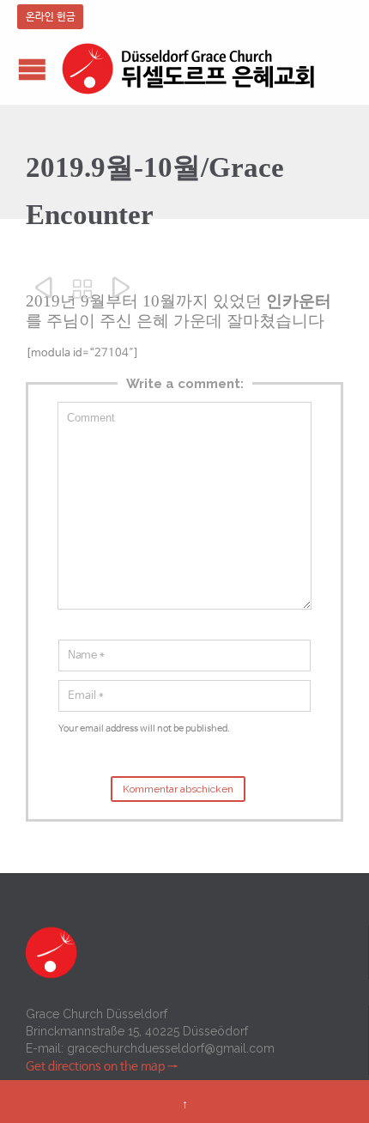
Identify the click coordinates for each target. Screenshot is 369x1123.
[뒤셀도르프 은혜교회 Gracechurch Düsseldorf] (189, 69)
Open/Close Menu (32, 69)
